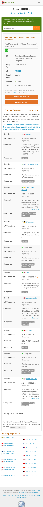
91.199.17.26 (8, 462)
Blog (4, 495)
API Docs (37, 495)
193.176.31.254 (9, 475)
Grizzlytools (30, 222)
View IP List (36, 490)
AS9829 (18, 71)
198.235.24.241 (30, 471)
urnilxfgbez (30, 134)
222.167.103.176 (10, 470)
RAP (27, 272)
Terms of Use (22, 492)
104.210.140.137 (10, 459)
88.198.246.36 (30, 463)
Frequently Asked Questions (23, 495)
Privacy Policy (34, 492)
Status (19, 497)
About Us (10, 495)
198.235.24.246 (30, 439)
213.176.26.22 (9, 437)
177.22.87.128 (9, 451)
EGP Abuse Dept (32, 164)
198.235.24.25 (9, 443)
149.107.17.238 (30, 455)
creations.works (31, 298)
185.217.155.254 (31, 447)
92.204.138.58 (30, 459)
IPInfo (14, 92)
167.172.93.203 (30, 451)
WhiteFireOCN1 (31, 379)
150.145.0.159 (9, 454)
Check (36, 28)
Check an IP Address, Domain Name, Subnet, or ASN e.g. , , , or (18, 21)
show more (35, 209)
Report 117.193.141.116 (21, 97)
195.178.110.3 (9, 445)
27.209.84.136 (30, 467)
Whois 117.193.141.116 (21, 102)
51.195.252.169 (9, 467)
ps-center (29, 330)
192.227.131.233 (31, 475)
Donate (24, 497)
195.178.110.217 (31, 443)
